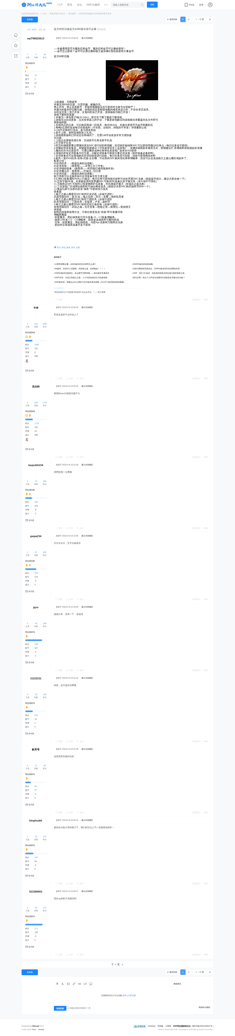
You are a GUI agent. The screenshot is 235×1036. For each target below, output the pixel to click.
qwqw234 (35, 536)
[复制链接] (101, 29)
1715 (45, 403)
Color (62, 983)
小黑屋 (168, 1026)
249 (36, 403)
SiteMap (41, 1029)
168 (44, 623)
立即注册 (132, 995)
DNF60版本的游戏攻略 (143, 264)
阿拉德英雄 (30, 332)
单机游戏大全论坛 (57, 13)
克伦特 (36, 386)
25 (36, 694)
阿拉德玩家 (30, 490)
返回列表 (173, 19)
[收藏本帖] (16, 45)
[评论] (16, 35)
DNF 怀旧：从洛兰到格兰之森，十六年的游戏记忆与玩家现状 (81, 277)
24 (36, 837)
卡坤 (35, 307)
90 (45, 765)
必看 (78, 247)
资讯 (69, 4)
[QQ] (139, 1026)
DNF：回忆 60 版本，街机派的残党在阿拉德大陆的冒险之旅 (158, 273)
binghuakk (35, 820)
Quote (79, 983)
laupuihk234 (35, 465)
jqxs (35, 607)
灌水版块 (72, 13)
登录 (201, 5)
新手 (73, 247)
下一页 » (117, 964)
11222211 (35, 678)
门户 (60, 4)
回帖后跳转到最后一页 (80, 1008)
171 (44, 908)
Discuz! (35, 1026)
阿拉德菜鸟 (30, 63)
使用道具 (196, 300)
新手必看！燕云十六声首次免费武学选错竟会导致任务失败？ (159, 277)
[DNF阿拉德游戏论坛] (37, 4)
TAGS (34, 1029)
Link (74, 983)
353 (44, 552)
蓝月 (59, 247)
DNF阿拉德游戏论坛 (30, 13)
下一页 (210, 19)
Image (68, 983)
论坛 (79, 4)
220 (36, 324)
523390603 (35, 891)
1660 (45, 324)
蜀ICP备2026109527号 (202, 1026)
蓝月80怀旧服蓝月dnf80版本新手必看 (95, 13)
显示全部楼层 (87, 38)
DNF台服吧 (93, 4)
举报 (206, 300)
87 (36, 552)
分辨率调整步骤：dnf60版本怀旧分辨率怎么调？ (75, 264)
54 (45, 54)
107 (44, 837)
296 (44, 481)
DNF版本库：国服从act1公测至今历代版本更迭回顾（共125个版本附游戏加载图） (90, 282)
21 (36, 765)
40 (36, 623)
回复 (60, 300)
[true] (142, 5)
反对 (82, 378)
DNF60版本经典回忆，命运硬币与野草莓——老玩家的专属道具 (82, 273)
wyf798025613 (35, 38)
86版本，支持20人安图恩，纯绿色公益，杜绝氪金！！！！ (80, 269)
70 (36, 481)
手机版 (160, 1026)
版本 (68, 247)
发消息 (31, 94)
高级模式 (177, 984)
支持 (71, 378)
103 (44, 694)
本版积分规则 (204, 1007)
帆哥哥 (36, 749)
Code (85, 983)
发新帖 (30, 19)
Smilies (90, 983)
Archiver (151, 1026)
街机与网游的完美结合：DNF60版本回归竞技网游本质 (156, 269)
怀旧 (64, 247)
